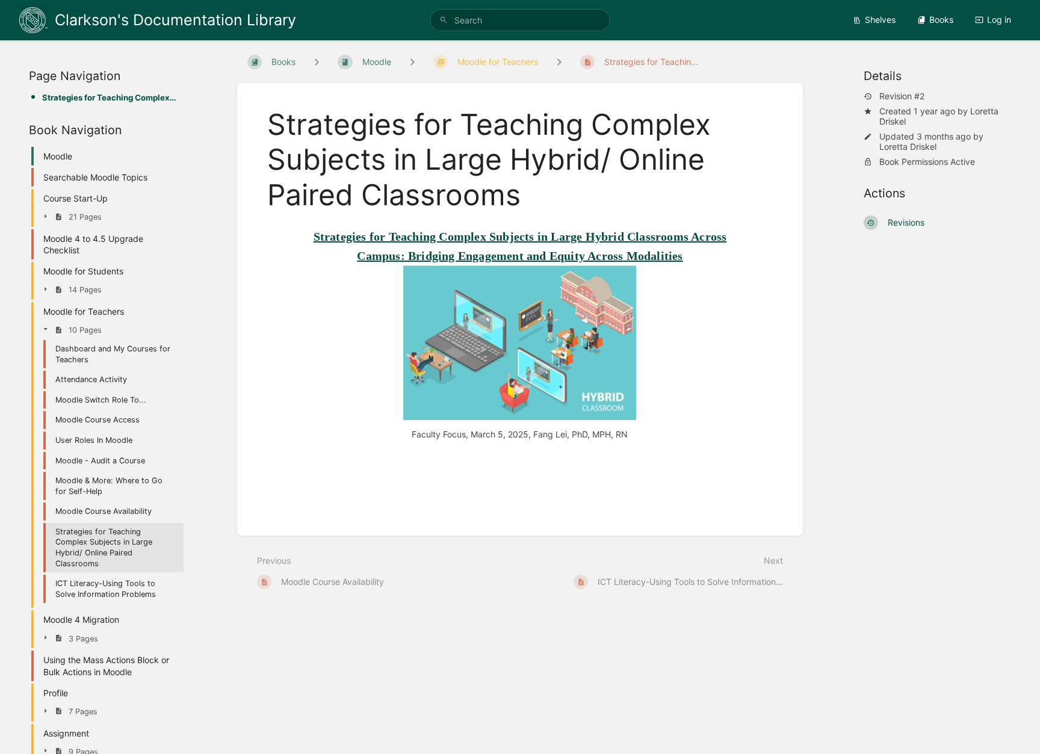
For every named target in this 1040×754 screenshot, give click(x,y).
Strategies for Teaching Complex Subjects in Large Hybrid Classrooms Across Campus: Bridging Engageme (109, 97)
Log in (999, 19)
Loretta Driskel (907, 146)
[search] (520, 20)
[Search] (443, 20)
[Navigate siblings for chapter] (412, 62)
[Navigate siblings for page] (559, 62)
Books (941, 19)
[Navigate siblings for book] (316, 62)
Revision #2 (901, 96)
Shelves (880, 19)
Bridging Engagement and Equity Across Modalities (545, 255)
